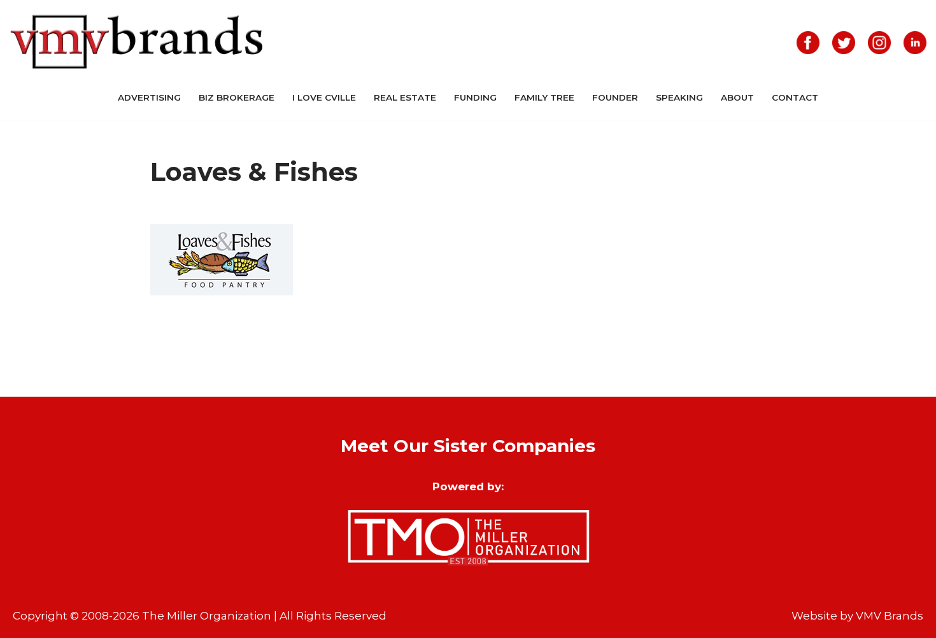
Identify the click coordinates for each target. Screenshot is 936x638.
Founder (615, 97)
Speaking (679, 97)
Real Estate (405, 97)
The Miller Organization (206, 615)
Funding (475, 97)
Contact (795, 97)
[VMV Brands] (137, 42)
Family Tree (544, 97)
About (737, 97)
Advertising (149, 97)
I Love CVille (324, 97)
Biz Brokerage (236, 97)
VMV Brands (889, 615)
